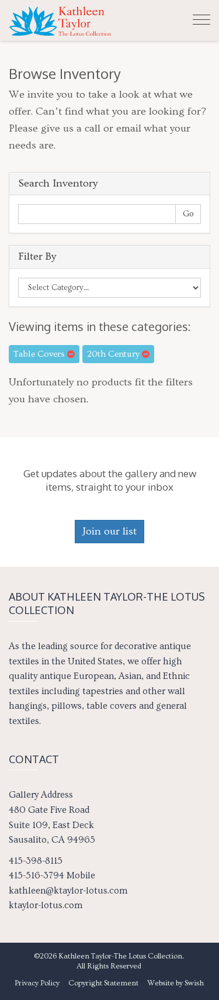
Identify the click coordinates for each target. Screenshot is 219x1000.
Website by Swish (175, 983)
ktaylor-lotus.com (45, 905)
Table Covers (40, 354)
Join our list (109, 531)
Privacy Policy (37, 983)
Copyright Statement (103, 983)
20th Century (114, 354)
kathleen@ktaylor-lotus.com (68, 890)
